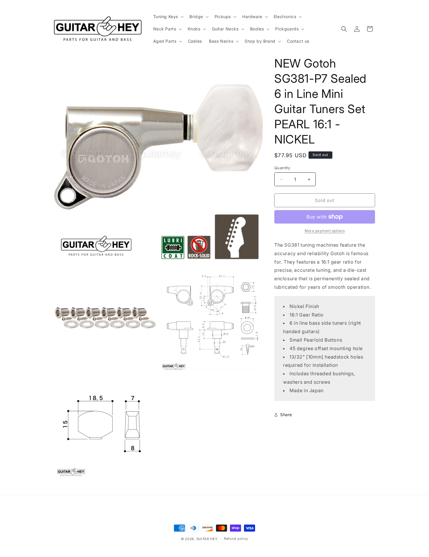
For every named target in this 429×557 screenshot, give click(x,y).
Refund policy (236, 539)
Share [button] (286, 414)
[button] (168, 17)
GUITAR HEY (206, 539)
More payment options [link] (325, 231)
